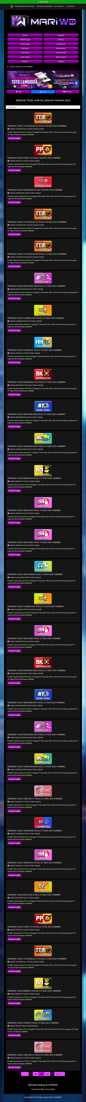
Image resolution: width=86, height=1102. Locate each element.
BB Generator (61, 48)
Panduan (61, 61)
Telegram (59, 6)
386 (47, 1074)
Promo (43, 92)
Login (19, 92)
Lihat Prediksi (15, 138)
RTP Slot (68, 92)
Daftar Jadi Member (44, 6)
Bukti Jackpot (61, 57)
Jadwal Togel (25, 44)
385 (41, 1074)
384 (35, 1074)
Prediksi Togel (25, 39)
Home (25, 35)
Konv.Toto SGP (61, 53)
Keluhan (25, 61)
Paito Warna (25, 53)
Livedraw (61, 35)
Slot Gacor (25, 48)
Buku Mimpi (25, 57)
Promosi (61, 39)
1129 (58, 1074)
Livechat (70, 6)
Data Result (61, 44)
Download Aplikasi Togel (24, 6)
